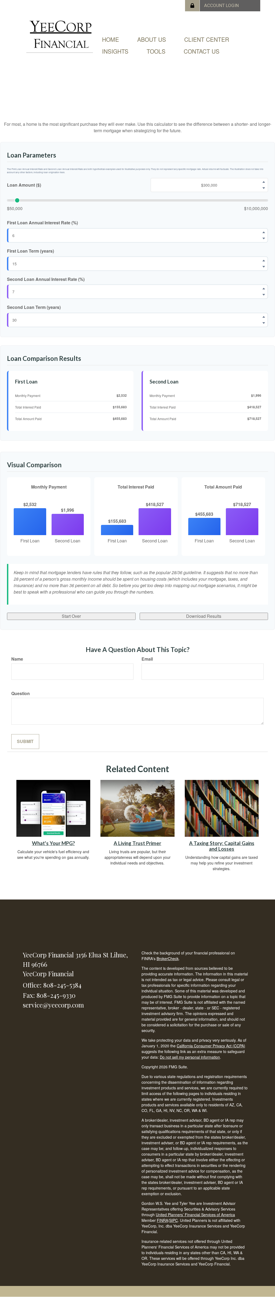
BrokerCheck (168, 958)
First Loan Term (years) (30, 251)
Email (147, 659)
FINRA (162, 1220)
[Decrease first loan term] (263, 267)
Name (17, 659)
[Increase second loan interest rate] (263, 289)
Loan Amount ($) (24, 185)
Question (20, 693)
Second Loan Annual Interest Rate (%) (46, 279)
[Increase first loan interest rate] (263, 232)
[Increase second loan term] (263, 317)
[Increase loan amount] (263, 182)
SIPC (173, 1220)
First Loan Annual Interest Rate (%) (42, 223)
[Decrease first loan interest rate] (263, 238)
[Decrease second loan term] (263, 323)
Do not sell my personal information (190, 1057)
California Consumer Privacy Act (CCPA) (211, 1045)
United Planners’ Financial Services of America (195, 1214)
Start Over (71, 616)
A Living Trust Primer (137, 843)
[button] (151, 39)
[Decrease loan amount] (263, 188)
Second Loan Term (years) (34, 307)
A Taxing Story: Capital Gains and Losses (221, 846)
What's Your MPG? (53, 843)
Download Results (203, 616)
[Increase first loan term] (263, 260)
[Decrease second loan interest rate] (263, 295)
